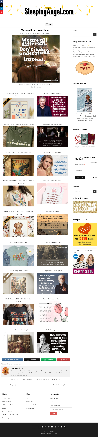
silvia (23, 33)
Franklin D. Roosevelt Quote (52, 242)
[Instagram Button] (49, 427)
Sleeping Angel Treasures (10, 415)
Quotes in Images (46, 33)
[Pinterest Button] (43, 427)
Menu (50, 24)
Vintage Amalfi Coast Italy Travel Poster (18, 152)
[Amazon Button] (58, 427)
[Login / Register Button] (64, 427)
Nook (94, 116)
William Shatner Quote (52, 93)
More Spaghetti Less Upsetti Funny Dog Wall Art (18, 212)
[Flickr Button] (52, 427)
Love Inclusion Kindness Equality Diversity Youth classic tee (18, 181)
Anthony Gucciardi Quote (52, 180)
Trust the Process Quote (52, 299)
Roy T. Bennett (47, 379)
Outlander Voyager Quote (52, 124)
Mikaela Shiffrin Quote (52, 152)
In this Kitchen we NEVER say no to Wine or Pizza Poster (19, 94)
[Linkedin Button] (46, 427)
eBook (91, 118)
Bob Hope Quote (52, 330)
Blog (40, 33)
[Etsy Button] (55, 427)
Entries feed (29, 401)
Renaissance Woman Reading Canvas (18, 330)
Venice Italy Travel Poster (19, 270)
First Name (54, 398)
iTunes (85, 120)
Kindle (92, 114)
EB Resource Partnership (10, 405)
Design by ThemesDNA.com (49, 434)
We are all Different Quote (35, 30)
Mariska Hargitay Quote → (61, 385)
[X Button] (33, 427)
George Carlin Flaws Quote (52, 270)
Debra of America (7, 398)
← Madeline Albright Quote (10, 385)
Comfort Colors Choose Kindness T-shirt (19, 124)
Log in (28, 398)
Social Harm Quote (52, 211)
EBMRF (4, 408)
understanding (56, 379)
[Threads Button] (39, 427)
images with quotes (28, 379)
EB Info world (6, 401)
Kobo (90, 120)
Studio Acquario (7, 418)
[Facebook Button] (36, 427)
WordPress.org (30, 408)
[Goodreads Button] (61, 427)
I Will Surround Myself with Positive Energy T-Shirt (18, 300)
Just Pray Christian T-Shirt (18, 242)
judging (36, 379)
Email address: (55, 406)
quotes (40, 379)
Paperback (85, 114)
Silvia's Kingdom (7, 411)
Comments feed (31, 405)
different (19, 379)
